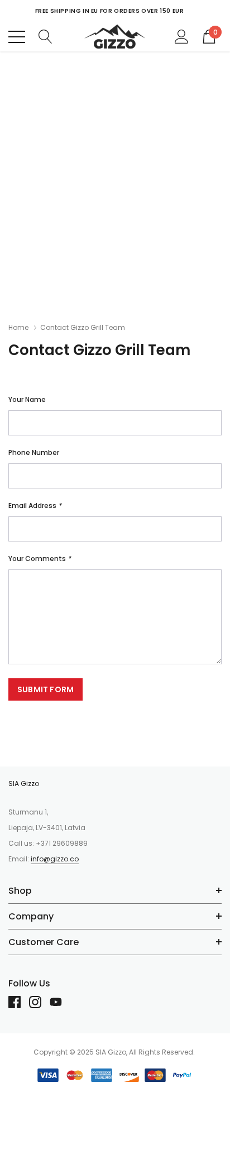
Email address (34, 505)
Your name (27, 399)
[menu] (16, 36)
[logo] (115, 36)
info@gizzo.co (55, 859)
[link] (18, 1002)
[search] (45, 35)
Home (18, 327)
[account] (182, 35)
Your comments (39, 558)
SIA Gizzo (23, 783)
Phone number (33, 452)
